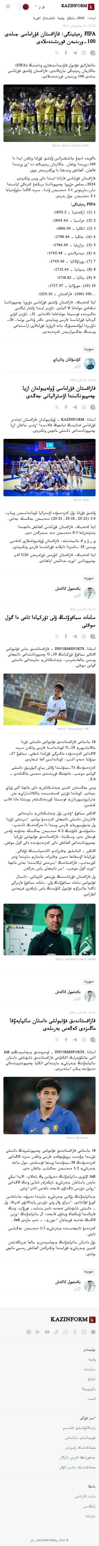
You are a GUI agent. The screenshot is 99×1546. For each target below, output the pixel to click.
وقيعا (61, 19)
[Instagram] (93, 53)
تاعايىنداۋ (49, 19)
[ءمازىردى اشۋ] (8, 6)
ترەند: (92, 19)
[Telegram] (75, 53)
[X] (57, 53)
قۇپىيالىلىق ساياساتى (80, 1438)
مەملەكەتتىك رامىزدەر (80, 1448)
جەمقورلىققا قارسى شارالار (78, 1458)
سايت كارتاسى (85, 1497)
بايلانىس (89, 1506)
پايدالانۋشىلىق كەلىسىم (79, 1428)
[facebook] (75, 1332)
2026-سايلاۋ (75, 19)
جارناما (91, 1516)
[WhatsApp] (84, 53)
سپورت (89, 349)
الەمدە (91, 1399)
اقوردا (36, 19)
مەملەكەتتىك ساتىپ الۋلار (78, 1468)
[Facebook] (66, 53)
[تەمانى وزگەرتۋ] (22, 7)
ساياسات (90, 1370)
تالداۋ (92, 1379)
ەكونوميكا (89, 1389)
